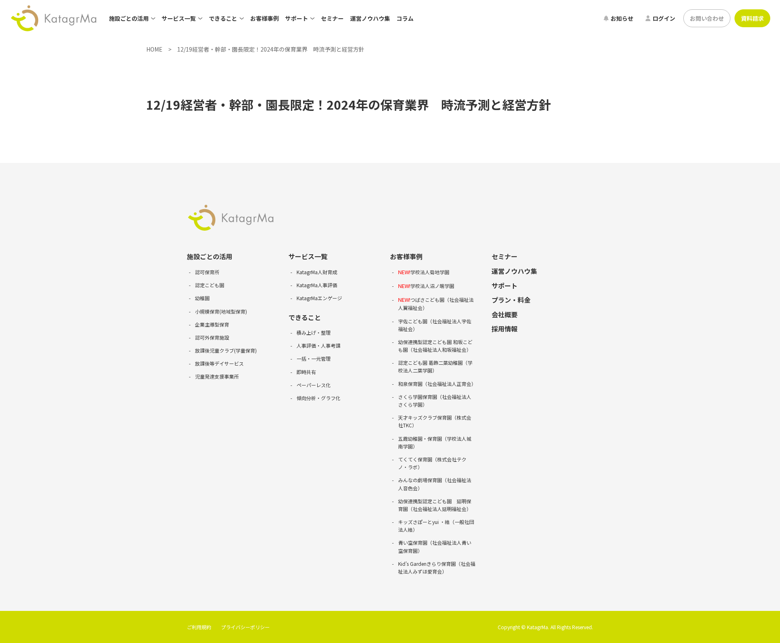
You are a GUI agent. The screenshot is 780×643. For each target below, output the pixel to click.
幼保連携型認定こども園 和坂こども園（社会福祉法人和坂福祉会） (435, 345)
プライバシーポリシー (245, 627)
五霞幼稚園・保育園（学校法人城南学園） (434, 442)
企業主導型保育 (212, 324)
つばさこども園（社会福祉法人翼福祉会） (436, 304)
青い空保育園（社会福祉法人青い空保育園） (434, 546)
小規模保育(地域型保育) (221, 311)
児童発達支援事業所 (217, 376)
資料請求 (752, 18)
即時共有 (306, 371)
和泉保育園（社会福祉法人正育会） (436, 383)
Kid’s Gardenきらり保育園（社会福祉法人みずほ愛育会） (436, 567)
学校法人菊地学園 (423, 272)
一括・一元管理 (314, 358)
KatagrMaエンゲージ (319, 297)
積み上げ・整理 (314, 332)
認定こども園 (209, 284)
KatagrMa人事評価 (317, 284)
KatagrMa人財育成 (317, 271)
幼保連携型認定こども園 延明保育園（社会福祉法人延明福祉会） (434, 505)
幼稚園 (202, 297)
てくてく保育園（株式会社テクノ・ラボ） (432, 463)
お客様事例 (264, 18)
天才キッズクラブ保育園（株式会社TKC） (434, 421)
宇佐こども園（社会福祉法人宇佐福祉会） (434, 325)
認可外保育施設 (212, 337)
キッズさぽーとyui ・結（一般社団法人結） (436, 525)
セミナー (332, 18)
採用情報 (505, 328)
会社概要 (505, 314)
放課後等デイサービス (219, 363)
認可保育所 (207, 271)
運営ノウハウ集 (370, 18)
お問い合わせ (707, 18)
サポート (505, 285)
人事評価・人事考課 (318, 345)
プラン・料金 (511, 300)
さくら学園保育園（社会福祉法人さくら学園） (434, 400)
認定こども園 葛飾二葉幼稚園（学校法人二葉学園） (435, 366)
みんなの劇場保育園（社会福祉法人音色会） (434, 483)
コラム (405, 18)
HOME (154, 49)
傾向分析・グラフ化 (318, 397)
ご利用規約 (199, 627)
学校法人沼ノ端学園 (426, 286)
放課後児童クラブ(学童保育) (226, 350)
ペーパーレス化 (314, 384)
